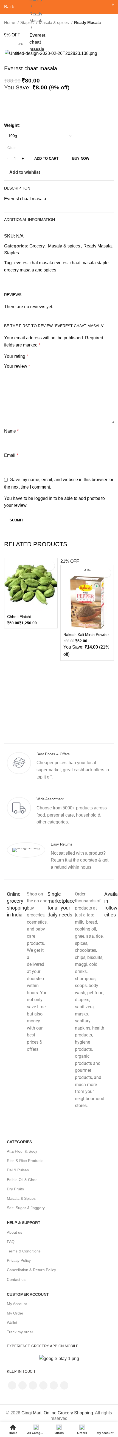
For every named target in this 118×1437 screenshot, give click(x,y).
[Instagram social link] (33, 1385)
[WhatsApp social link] (27, 279)
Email (11, 455)
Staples (11, 252)
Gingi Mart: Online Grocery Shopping (57, 1413)
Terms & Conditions (24, 1251)
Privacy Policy (19, 1260)
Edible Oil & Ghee (22, 1179)
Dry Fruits (15, 1189)
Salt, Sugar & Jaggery (26, 1208)
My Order (15, 1313)
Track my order (20, 1332)
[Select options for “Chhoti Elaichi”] (50, 565)
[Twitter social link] (15, 279)
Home (10, 22)
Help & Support (23, 1222)
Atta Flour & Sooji (22, 1151)
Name (11, 431)
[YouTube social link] (43, 1385)
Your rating (16, 356)
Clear (11, 148)
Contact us (16, 1279)
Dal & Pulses (18, 1170)
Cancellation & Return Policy (31, 1270)
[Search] (101, 6)
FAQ (11, 1241)
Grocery (37, 246)
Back (9, 6)
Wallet (12, 1322)
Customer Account (28, 1294)
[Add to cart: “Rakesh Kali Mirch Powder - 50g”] (106, 572)
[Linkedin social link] (21, 279)
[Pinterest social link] (54, 1385)
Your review (17, 366)
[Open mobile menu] (22, 6)
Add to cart (46, 158)
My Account (17, 1304)
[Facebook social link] (8, 279)
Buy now (80, 158)
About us (14, 1232)
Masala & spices (54, 22)
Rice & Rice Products (25, 1160)
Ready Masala (36, 17)
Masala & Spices (21, 1198)
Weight (11, 125)
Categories (19, 1142)
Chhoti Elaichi (19, 616)
